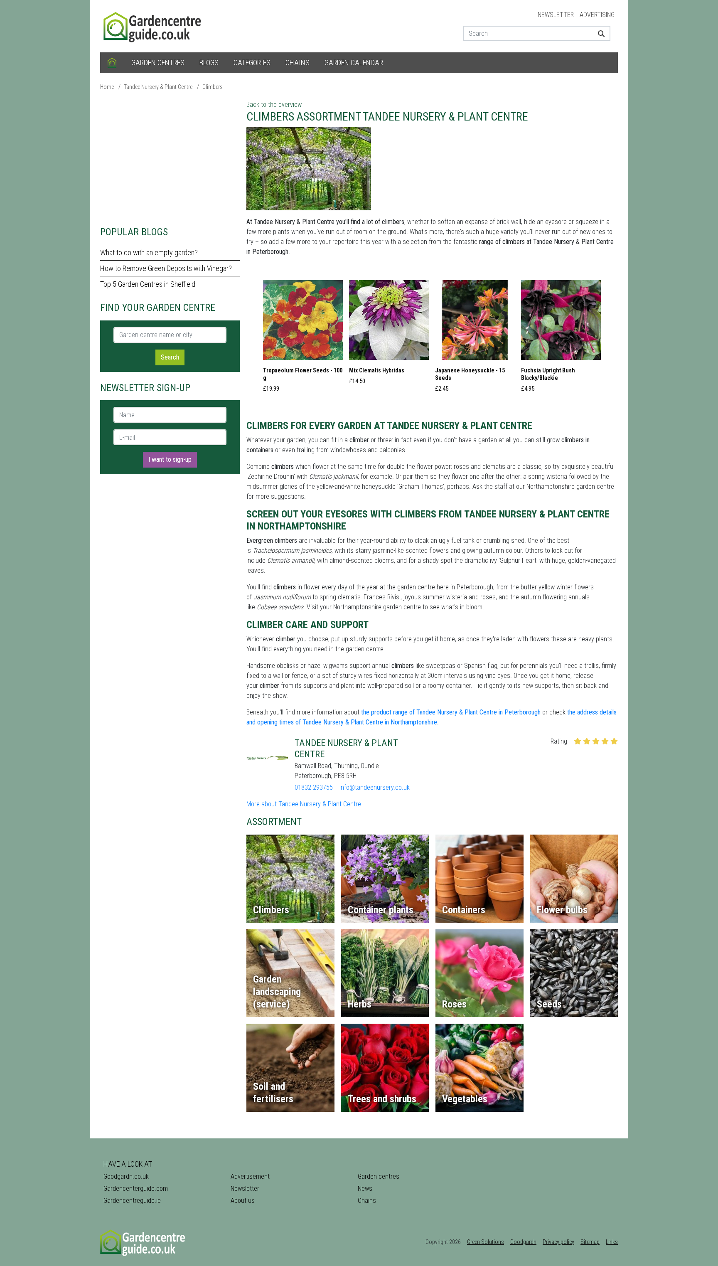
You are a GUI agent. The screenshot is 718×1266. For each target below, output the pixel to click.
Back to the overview (274, 104)
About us (243, 1200)
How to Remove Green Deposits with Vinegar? (166, 268)
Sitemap (590, 1242)
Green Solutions (485, 1242)
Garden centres (157, 62)
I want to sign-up (170, 459)
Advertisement (250, 1176)
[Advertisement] (170, 158)
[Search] (598, 33)
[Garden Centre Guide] (153, 26)
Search (170, 357)
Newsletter (556, 15)
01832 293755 (314, 787)
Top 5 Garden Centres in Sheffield (147, 284)
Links (612, 1242)
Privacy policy (558, 1242)
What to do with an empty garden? (149, 252)
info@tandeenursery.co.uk (374, 787)
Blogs (209, 62)
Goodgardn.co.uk (126, 1176)
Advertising (597, 15)
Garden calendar (354, 62)
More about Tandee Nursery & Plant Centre (303, 804)
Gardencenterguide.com (135, 1188)
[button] (303, 338)
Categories (252, 62)
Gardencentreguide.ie (132, 1200)
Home (107, 87)
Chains (297, 62)
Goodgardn (523, 1242)
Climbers (212, 87)
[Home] (112, 62)
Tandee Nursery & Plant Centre (158, 87)
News (365, 1188)
